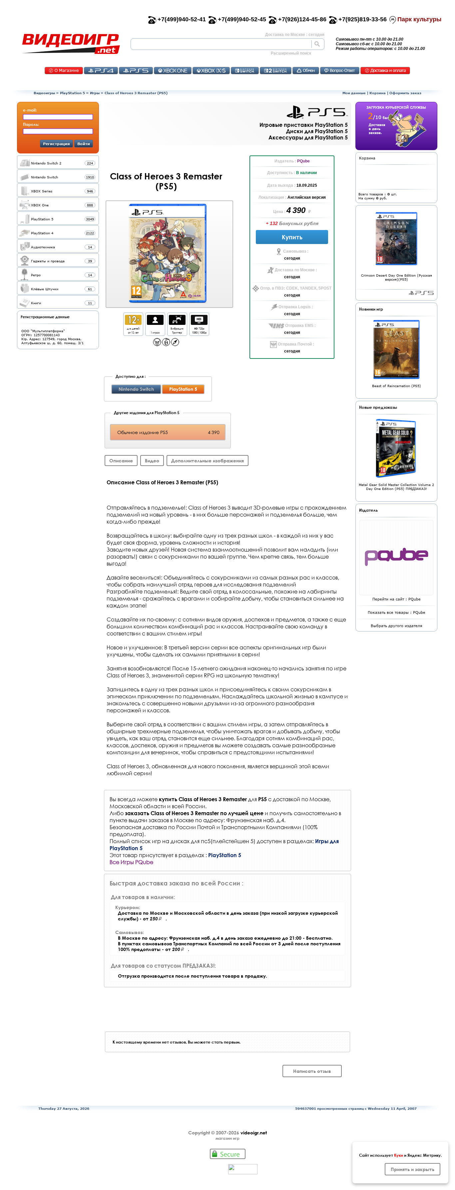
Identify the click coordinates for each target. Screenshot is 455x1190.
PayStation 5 (421, 293)
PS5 (136, 71)
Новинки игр (371, 309)
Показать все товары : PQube (396, 612)
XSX (211, 71)
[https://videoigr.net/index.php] (70, 44)
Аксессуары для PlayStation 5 (308, 137)
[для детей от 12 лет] (133, 323)
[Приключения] (175, 344)
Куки (398, 1155)
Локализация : (272, 197)
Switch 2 (275, 71)
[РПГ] (166, 344)
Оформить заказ (405, 93)
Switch (244, 71)
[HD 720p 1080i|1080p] (199, 323)
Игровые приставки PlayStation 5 (303, 124)
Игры (95, 93)
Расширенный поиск (291, 53)
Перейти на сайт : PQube (396, 599)
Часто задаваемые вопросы (339, 71)
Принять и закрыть (412, 1169)
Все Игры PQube (131, 861)
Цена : (279, 211)
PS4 (101, 71)
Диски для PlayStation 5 (317, 131)
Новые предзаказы (378, 407)
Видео (152, 460)
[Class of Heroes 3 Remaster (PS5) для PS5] (168, 253)
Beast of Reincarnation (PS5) (396, 386)
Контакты (64, 71)
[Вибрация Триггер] (177, 323)
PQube (303, 161)
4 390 (296, 210)
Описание (121, 460)
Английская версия (306, 197)
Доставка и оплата (385, 71)
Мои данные (354, 93)
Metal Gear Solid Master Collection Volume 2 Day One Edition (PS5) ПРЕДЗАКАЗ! (396, 487)
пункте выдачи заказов (139, 820)
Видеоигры (44, 93)
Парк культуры (419, 19)
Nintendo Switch (136, 389)
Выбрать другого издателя (396, 625)
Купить (292, 237)
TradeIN (306, 71)
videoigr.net (253, 1132)
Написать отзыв (312, 1071)
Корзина (377, 93)
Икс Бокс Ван (172, 71)
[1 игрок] (155, 323)
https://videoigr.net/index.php (70, 44)
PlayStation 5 (72, 93)
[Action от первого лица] (157, 344)
